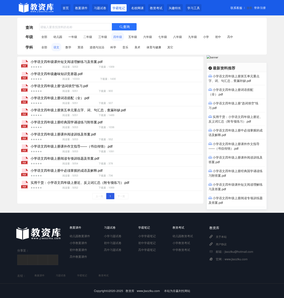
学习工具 (193, 8)
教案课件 (81, 8)
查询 (29, 27)
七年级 (162, 37)
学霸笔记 (118, 8)
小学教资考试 (181, 243)
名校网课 (137, 8)
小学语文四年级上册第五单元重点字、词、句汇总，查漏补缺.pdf (234, 78)
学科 (29, 47)
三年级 (102, 37)
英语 (80, 47)
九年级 (192, 37)
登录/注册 (260, 8)
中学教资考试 (181, 250)
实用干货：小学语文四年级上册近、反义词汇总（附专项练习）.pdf (236, 118)
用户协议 (221, 244)
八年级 (177, 37)
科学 (113, 47)
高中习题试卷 (112, 250)
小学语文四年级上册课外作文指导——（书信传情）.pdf (234, 145)
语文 (56, 47)
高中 (230, 37)
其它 (170, 47)
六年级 (147, 37)
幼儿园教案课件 (80, 236)
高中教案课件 (78, 256)
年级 (29, 36)
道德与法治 (97, 47)
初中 (218, 37)
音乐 (125, 47)
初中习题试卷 (112, 243)
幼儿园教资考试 (183, 236)
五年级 (132, 37)
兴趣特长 (175, 8)
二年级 (87, 37)
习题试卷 (100, 8)
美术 (137, 47)
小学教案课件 (78, 243)
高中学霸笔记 (147, 250)
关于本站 (221, 237)
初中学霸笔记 (147, 243)
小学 (206, 37)
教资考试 (156, 8)
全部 (44, 37)
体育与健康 (154, 47)
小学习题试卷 (112, 236)
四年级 (117, 37)
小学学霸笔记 (147, 236)
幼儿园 (57, 37)
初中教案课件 (78, 250)
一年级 (72, 37)
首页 (66, 8)
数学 (68, 47)
